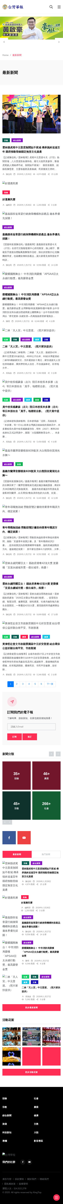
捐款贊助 (19, 1179)
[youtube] (24, 838)
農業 (24, 637)
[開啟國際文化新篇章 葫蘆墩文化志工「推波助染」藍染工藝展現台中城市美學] (31, 1036)
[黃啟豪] (31, 28)
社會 (6, 340)
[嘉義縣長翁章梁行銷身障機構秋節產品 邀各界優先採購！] (31, 216)
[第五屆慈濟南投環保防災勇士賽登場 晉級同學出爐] (11, 1036)
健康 (37, 340)
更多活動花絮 (31, 1072)
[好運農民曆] (31, 183)
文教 (46, 340)
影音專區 (38, 1141)
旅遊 (37, 400)
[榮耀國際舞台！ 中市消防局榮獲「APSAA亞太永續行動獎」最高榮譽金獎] (31, 276)
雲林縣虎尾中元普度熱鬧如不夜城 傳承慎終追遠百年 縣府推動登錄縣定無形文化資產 (40, 872)
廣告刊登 (6, 1179)
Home (5, 55)
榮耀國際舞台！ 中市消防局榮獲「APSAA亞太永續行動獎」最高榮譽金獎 (40, 952)
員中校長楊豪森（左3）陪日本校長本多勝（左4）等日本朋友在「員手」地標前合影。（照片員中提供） (31, 411)
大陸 (36, 1132)
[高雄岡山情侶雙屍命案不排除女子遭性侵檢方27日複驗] (51, 1056)
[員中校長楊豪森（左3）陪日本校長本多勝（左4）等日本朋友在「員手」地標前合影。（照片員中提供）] (31, 386)
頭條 (6, 193)
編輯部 (9, 205)
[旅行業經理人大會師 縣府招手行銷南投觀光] (51, 1036)
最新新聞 (17, 854)
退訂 (30, 737)
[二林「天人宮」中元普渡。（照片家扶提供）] (31, 330)
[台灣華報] (12, 6)
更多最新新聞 (31, 1007)
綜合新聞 (17, 140)
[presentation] (4, 42)
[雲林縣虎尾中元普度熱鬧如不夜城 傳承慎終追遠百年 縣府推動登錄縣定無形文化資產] (31, 114)
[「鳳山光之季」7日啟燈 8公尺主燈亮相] (11, 1056)
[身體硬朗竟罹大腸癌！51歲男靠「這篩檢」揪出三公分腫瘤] (31, 1056)
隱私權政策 (10, 1183)
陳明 (8, 321)
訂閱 (14, 737)
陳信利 (9, 174)
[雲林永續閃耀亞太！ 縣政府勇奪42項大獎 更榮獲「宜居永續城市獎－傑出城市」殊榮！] (31, 565)
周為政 (9, 373)
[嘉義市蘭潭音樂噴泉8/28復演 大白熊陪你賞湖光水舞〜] (31, 452)
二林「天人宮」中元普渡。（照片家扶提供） (28, 346)
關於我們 (31, 1179)
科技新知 (6, 1132)
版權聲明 (23, 1183)
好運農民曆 (8, 199)
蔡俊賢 (9, 674)
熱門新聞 (46, 854)
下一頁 (50, 684)
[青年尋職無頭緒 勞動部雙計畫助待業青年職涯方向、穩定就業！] (31, 509)
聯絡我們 (44, 1179)
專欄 (4, 1141)
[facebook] (9, 838)
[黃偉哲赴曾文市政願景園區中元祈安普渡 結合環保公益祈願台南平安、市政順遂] (31, 625)
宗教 (6, 140)
